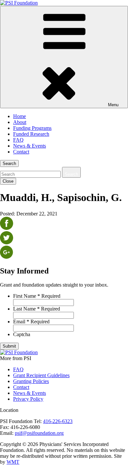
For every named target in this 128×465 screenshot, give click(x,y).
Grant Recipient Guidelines (41, 375)
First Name (36, 296)
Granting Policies (31, 381)
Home (19, 116)
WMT (13, 462)
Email (31, 321)
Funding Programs (32, 128)
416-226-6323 (58, 421)
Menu (113, 104)
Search (9, 163)
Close (8, 181)
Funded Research (31, 134)
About (19, 122)
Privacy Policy (28, 399)
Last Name (36, 309)
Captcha (21, 334)
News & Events (29, 146)
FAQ (18, 140)
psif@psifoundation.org (39, 433)
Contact (21, 151)
